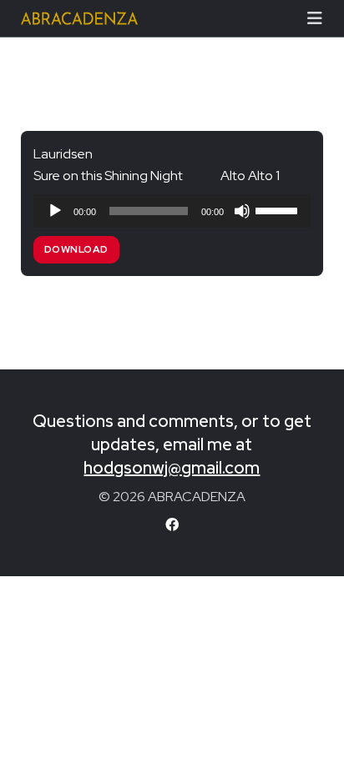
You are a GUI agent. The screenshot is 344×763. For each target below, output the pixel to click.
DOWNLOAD (76, 249)
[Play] (55, 211)
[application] (172, 211)
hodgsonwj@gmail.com (171, 468)
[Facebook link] (172, 525)
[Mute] (242, 211)
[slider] (278, 209)
